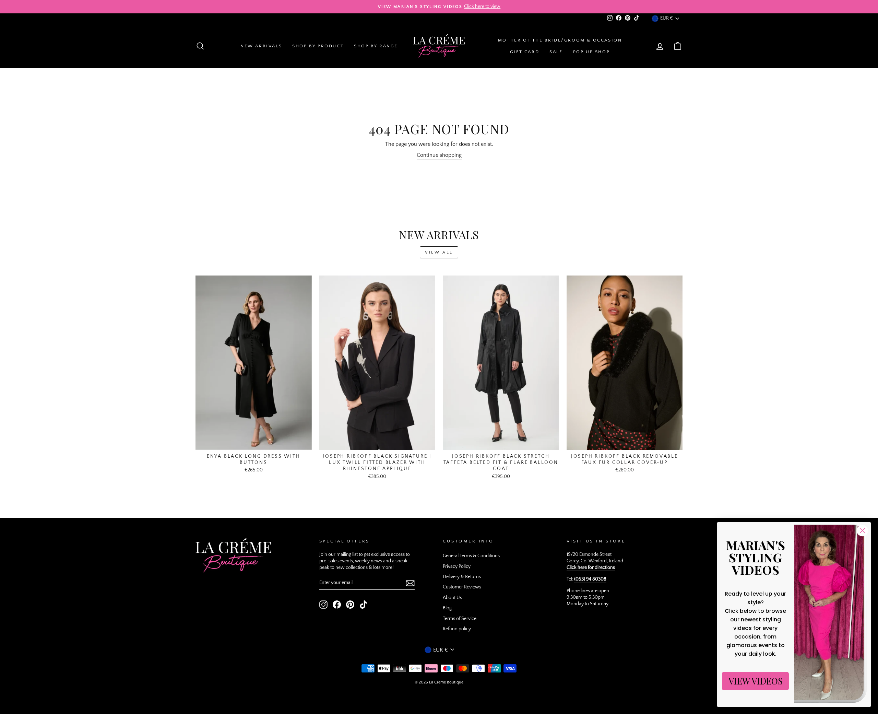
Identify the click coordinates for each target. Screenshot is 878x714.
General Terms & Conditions (471, 556)
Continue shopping (439, 155)
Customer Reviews (462, 587)
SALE (555, 51)
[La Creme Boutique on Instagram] (323, 604)
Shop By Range (376, 46)
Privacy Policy (457, 566)
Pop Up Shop (591, 51)
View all (439, 252)
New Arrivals (261, 46)
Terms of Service (459, 618)
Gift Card (524, 51)
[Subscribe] (410, 583)
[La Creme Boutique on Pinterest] (350, 604)
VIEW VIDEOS (755, 681)
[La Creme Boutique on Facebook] (337, 604)
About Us (452, 597)
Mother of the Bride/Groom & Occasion (560, 40)
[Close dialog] (862, 531)
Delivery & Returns (462, 577)
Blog (447, 608)
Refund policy (457, 629)
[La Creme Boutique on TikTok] (363, 604)
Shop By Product (318, 46)
